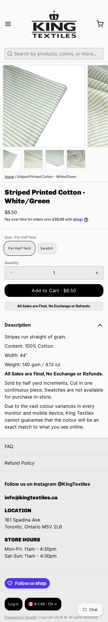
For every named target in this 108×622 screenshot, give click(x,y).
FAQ (9, 446)
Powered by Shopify (21, 617)
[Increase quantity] (96, 273)
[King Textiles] (54, 24)
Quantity (11, 262)
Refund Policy (20, 463)
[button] (54, 290)
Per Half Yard (19, 248)
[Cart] (97, 24)
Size (20, 237)
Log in (13, 604)
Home (9, 176)
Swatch (46, 248)
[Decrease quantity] (11, 273)
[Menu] (10, 24)
